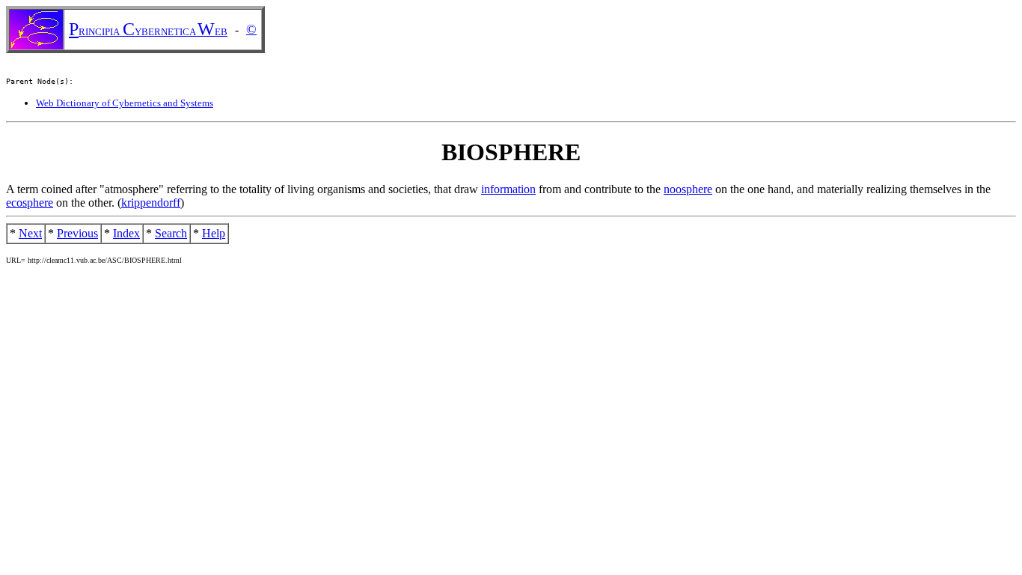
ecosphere (29, 202)
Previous (77, 233)
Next (30, 233)
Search (171, 233)
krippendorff (150, 202)
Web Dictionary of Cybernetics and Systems (124, 103)
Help (213, 233)
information (508, 189)
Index (126, 233)
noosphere (688, 189)
